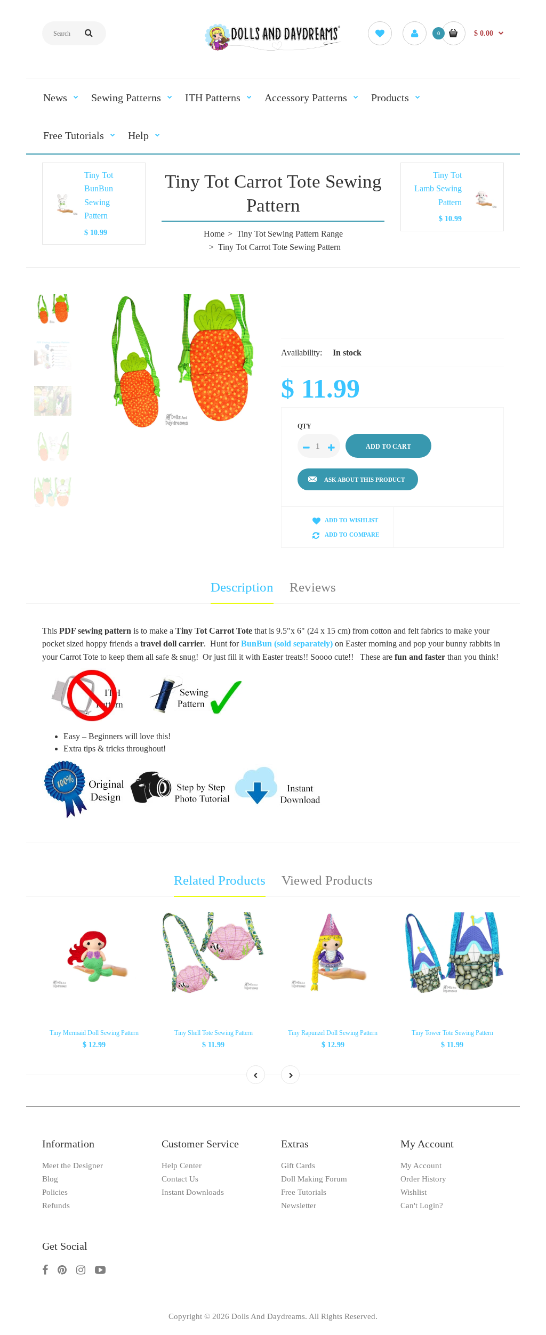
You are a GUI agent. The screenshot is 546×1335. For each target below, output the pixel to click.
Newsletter (298, 1205)
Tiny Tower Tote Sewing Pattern (452, 1033)
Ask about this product (364, 479)
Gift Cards (298, 1165)
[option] (180, 362)
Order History (423, 1179)
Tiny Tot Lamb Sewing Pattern (438, 189)
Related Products (220, 880)
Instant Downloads (193, 1192)
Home (214, 233)
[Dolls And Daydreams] (273, 49)
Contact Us (180, 1179)
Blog (50, 1179)
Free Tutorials (303, 1192)
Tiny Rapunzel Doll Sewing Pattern (333, 1033)
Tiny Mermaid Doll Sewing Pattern (94, 1033)
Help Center (182, 1165)
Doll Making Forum (314, 1179)
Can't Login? (421, 1205)
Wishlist (413, 1192)
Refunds (56, 1205)
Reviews (313, 587)
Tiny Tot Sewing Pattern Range (290, 233)
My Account (420, 1165)
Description (242, 587)
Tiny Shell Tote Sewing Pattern (213, 1033)
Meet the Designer (72, 1165)
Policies (55, 1192)
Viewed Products (327, 880)
